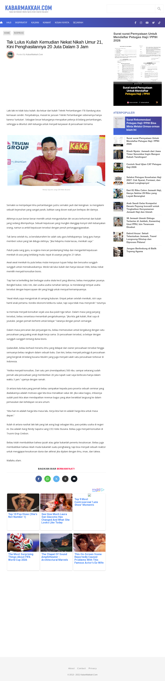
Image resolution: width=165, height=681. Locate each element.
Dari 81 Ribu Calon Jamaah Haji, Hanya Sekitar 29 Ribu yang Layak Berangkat (144, 193)
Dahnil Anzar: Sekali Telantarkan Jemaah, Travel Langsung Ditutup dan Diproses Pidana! (141, 237)
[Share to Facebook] (38, 479)
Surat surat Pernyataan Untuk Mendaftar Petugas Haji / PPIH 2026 (135, 37)
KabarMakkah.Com (34, 54)
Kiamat (47, 22)
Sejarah (78, 22)
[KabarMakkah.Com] (135, 22)
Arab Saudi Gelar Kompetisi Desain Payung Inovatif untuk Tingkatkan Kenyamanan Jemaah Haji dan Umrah (142, 207)
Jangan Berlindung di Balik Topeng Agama (141, 250)
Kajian (35, 22)
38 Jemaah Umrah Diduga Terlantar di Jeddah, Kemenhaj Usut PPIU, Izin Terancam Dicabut (143, 222)
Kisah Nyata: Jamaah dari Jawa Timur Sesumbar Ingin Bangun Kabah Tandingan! (143, 154)
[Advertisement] (56, 82)
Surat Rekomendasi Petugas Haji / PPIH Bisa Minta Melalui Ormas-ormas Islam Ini (143, 124)
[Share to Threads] (65, 479)
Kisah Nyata (62, 22)
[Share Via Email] (74, 479)
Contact (81, 668)
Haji (8, 22)
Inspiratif (21, 22)
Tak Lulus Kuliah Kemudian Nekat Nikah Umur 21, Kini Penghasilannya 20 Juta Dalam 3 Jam (55, 44)
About (71, 668)
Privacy (93, 668)
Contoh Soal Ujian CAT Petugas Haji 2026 (143, 165)
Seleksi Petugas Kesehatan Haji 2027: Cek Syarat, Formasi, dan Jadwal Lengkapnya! (143, 180)
